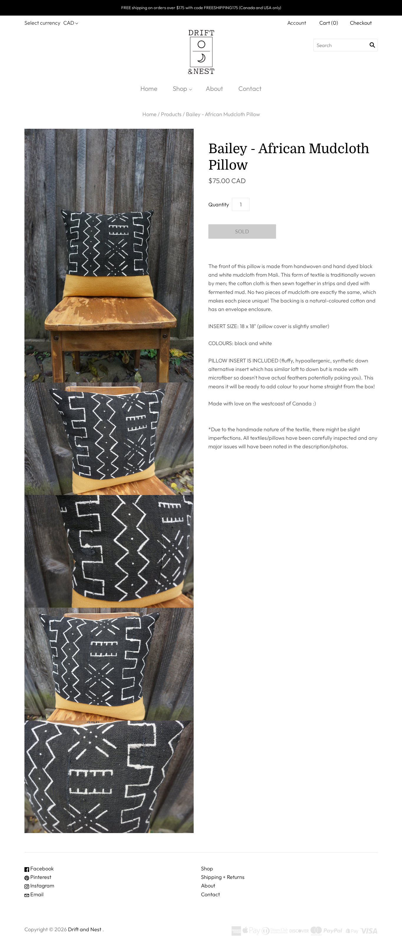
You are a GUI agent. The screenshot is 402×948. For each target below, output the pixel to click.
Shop (180, 88)
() (328, 22)
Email (36, 894)
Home (148, 88)
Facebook (41, 868)
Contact (250, 88)
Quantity (218, 204)
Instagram (41, 885)
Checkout (361, 22)
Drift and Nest (84, 929)
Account (296, 22)
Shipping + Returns (223, 877)
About (214, 88)
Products (171, 114)
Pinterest (40, 877)
